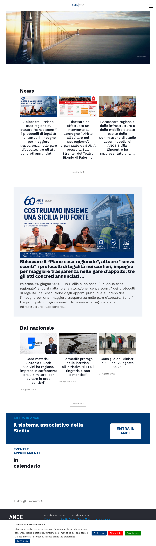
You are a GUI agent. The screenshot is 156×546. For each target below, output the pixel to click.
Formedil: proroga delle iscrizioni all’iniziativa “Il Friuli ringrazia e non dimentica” (78, 367)
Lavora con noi (102, 519)
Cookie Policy (68, 519)
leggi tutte (77, 172)
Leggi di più (22, 541)
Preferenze (99, 533)
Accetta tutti (133, 533)
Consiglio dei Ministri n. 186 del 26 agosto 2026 (117, 363)
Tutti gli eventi (27, 501)
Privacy (47, 519)
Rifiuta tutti (115, 533)
